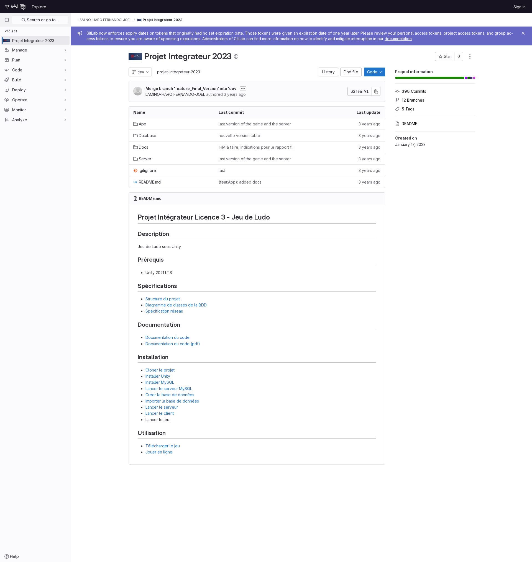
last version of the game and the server (255, 124)
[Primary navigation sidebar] (6, 20)
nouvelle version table (239, 135)
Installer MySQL (159, 382)
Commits (414, 91)
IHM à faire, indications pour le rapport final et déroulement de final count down (257, 147)
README (409, 123)
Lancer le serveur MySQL (168, 388)
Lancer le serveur (161, 407)
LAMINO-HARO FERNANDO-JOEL (105, 20)
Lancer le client (159, 413)
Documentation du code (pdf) (172, 343)
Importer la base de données (172, 401)
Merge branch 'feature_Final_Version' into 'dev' (191, 88)
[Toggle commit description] (243, 88)
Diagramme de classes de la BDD (176, 305)
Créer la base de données (169, 394)
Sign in (519, 6)
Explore (39, 6)
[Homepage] (15, 6)
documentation (398, 38)
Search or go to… (42, 19)
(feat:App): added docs (240, 182)
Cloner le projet (160, 370)
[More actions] (470, 56)
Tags (408, 109)
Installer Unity (157, 376)
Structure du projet (162, 299)
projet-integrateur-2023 (178, 71)
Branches (413, 100)
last (222, 170)
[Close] (523, 33)
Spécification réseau (164, 311)
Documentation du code (167, 337)
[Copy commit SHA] (376, 91)
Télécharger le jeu (162, 446)
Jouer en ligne (158, 452)
